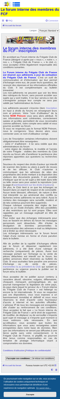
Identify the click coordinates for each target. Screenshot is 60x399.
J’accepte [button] (30, 395)
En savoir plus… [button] (43, 388)
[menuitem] (9, 21)
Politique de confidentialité (38, 350)
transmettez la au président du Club (22, 266)
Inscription (51, 108)
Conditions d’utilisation (13, 350)
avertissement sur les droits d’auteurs (33, 185)
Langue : (34, 30)
